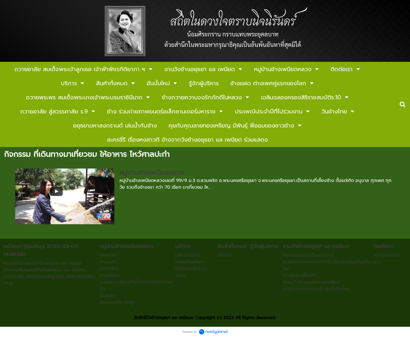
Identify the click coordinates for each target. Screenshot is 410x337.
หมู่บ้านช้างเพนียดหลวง (151, 172)
